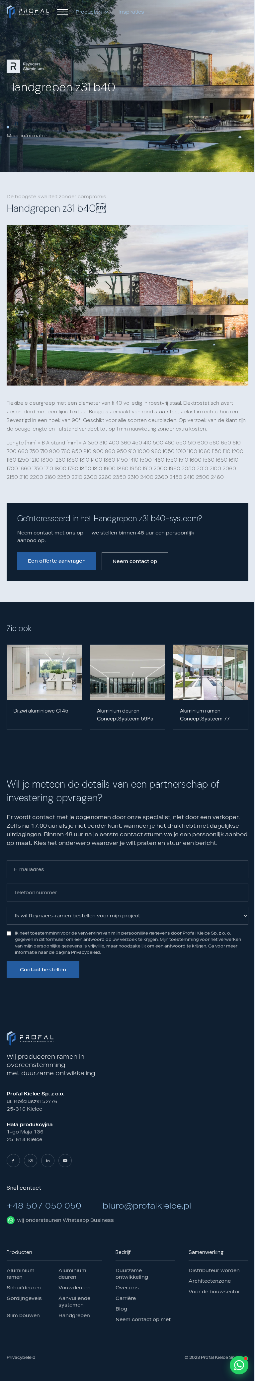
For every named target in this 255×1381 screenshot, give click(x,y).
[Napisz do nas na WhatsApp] (239, 1365)
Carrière (126, 1298)
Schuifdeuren (24, 1287)
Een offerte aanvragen (57, 561)
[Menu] (62, 12)
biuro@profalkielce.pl (147, 1205)
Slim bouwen (23, 1315)
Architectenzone (210, 1281)
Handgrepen (74, 1315)
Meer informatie (26, 136)
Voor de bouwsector (214, 1291)
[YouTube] (65, 1160)
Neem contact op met (143, 1319)
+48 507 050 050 (44, 1205)
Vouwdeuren (74, 1287)
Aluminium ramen (21, 1273)
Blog (121, 1309)
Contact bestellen (43, 970)
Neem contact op (135, 561)
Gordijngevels (24, 1298)
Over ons (127, 1287)
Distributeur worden (214, 1270)
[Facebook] (13, 1160)
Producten (89, 12)
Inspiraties (131, 12)
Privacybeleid (21, 1357)
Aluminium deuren (72, 1273)
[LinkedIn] (47, 1160)
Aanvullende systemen (74, 1301)
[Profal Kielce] (28, 12)
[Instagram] (30, 1160)
